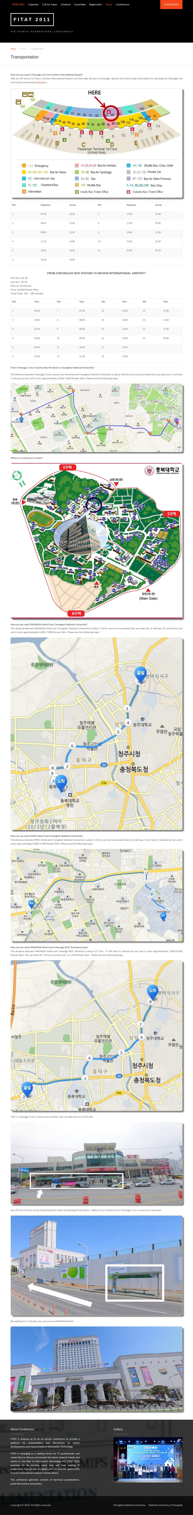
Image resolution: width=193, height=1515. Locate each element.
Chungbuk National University (129, 1505)
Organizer (33, 4)
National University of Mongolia (165, 1505)
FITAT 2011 (32, 19)
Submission (171, 4)
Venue (109, 4)
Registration (95, 4)
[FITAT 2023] (148, 1460)
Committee (80, 4)
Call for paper (49, 4)
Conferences (122, 4)
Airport (42, 82)
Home (13, 49)
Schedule (65, 4)
